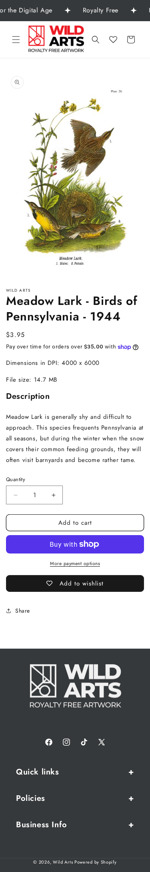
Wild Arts (63, 862)
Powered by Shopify (95, 862)
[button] (16, 39)
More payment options (75, 563)
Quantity (15, 479)
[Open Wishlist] (113, 39)
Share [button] (22, 611)
